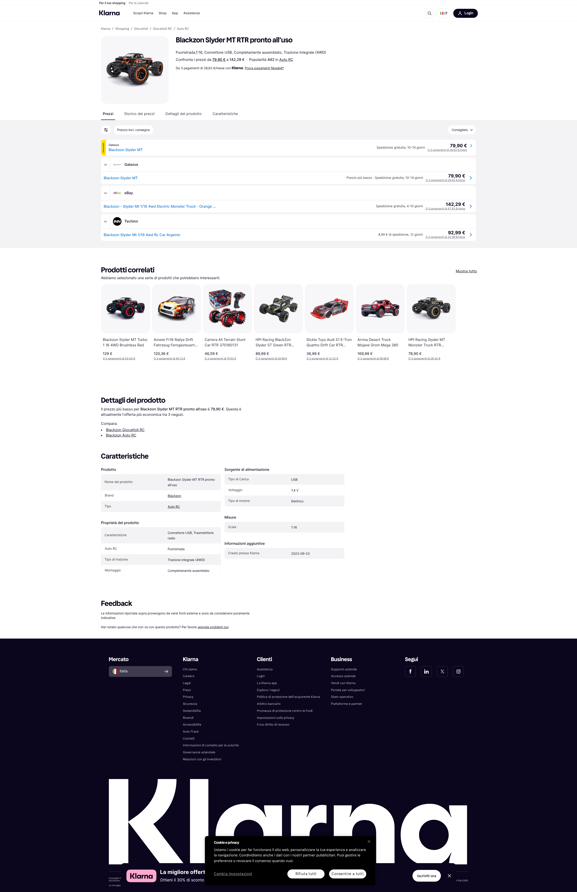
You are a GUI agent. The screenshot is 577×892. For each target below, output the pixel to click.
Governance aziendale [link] (199, 752)
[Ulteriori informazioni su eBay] (105, 193)
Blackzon (174, 496)
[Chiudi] (369, 841)
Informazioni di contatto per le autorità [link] (211, 745)
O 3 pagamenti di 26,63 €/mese (447, 150)
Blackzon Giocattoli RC (125, 430)
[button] (443, 13)
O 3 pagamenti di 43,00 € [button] (119, 358)
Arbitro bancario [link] (269, 704)
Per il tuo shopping (112, 3)
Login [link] (261, 676)
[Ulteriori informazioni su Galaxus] (105, 164)
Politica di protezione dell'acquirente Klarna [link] (288, 697)
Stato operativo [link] (342, 697)
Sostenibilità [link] (192, 711)
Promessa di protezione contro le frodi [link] (285, 711)
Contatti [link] (189, 738)
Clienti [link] (264, 659)
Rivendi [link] (188, 718)
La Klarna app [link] (267, 683)
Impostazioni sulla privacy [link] (275, 718)
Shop (163, 13)
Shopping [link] (122, 29)
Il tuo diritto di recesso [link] (273, 724)
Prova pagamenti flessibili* (264, 68)
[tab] (108, 113)
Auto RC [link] (183, 29)
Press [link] (187, 690)
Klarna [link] (105, 29)
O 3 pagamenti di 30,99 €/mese (445, 237)
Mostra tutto (466, 271)
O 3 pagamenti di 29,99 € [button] (271, 358)
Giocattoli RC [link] (162, 29)
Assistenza (191, 13)
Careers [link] (188, 676)
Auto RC (286, 59)
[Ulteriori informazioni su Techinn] (105, 221)
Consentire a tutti (348, 874)
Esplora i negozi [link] (268, 690)
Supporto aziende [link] (344, 669)
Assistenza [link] (265, 669)
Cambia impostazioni (233, 874)
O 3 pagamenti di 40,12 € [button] (169, 358)
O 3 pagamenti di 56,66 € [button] (373, 358)
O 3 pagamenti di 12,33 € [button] (322, 358)
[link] (410, 671)
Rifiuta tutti (305, 874)
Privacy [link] (188, 697)
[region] (290, 860)
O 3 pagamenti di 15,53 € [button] (220, 358)
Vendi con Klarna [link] (343, 683)
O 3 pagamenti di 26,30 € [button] (424, 358)
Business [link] (341, 659)
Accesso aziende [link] (343, 676)
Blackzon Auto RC (121, 435)
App (175, 13)
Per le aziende (139, 3)
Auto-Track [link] (191, 731)
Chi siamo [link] (190, 669)
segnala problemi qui (213, 627)
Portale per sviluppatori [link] (348, 690)
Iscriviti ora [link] (426, 876)
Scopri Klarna (143, 13)
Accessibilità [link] (192, 724)
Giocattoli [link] (141, 29)
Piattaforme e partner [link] (346, 704)
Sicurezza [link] (190, 704)
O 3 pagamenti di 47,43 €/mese (445, 208)
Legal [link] (187, 683)
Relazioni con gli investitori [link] (202, 759)
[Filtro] (106, 129)
